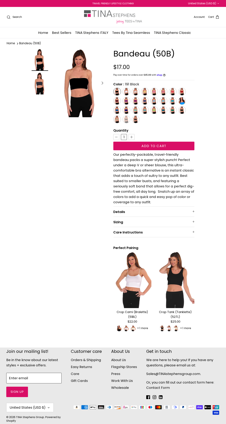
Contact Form (158, 387)
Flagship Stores (124, 367)
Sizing (118, 222)
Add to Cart (153, 146)
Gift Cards (79, 380)
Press (115, 373)
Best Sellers (61, 32)
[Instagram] (154, 397)
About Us (118, 360)
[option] (80, 83)
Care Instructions (128, 232)
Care (75, 373)
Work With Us (122, 380)
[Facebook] (148, 397)
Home (43, 32)
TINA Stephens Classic (172, 32)
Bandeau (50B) (30, 43)
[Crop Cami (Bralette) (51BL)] (132, 279)
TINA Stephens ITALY (91, 32)
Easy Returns (81, 367)
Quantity (120, 130)
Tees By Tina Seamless (131, 32)
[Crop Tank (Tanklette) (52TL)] (175, 279)
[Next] (102, 83)
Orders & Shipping (86, 360)
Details (119, 212)
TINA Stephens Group (30, 417)
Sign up (17, 392)
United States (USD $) (202, 3)
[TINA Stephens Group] (113, 17)
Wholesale (120, 387)
